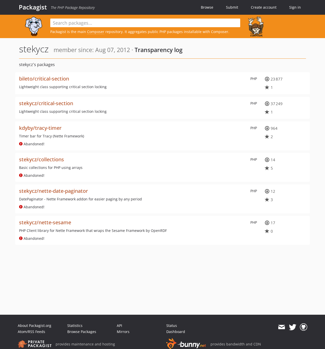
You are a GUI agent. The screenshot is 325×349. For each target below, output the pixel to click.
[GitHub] (303, 327)
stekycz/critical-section (46, 103)
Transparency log (159, 50)
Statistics (75, 325)
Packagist (33, 7)
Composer (95, 31)
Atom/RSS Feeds (31, 331)
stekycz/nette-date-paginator (53, 190)
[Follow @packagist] (292, 327)
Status (171, 325)
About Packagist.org (34, 325)
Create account (264, 7)
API (119, 325)
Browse (207, 7)
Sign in (295, 7)
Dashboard (175, 331)
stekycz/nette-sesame (45, 222)
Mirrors (123, 331)
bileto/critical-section (44, 78)
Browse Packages (81, 331)
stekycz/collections (41, 159)
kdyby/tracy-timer (40, 127)
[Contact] (281, 327)
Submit (232, 7)
